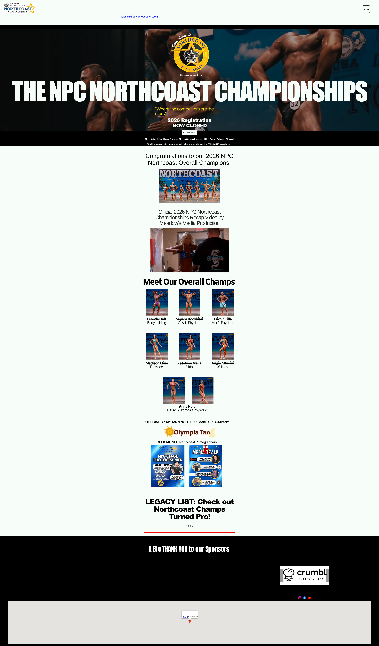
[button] (226, 270)
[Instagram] (300, 598)
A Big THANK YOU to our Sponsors (189, 549)
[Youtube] (309, 598)
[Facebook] (305, 598)
